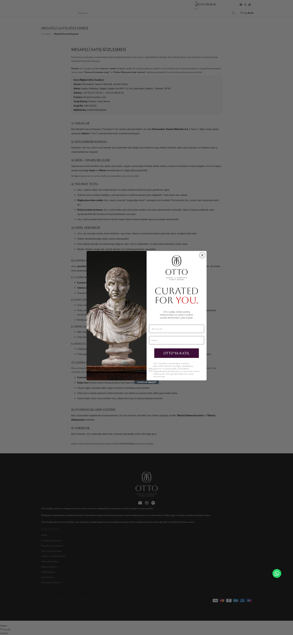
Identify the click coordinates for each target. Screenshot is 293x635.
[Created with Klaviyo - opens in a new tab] (146, 382)
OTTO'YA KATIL (176, 353)
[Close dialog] (202, 255)
